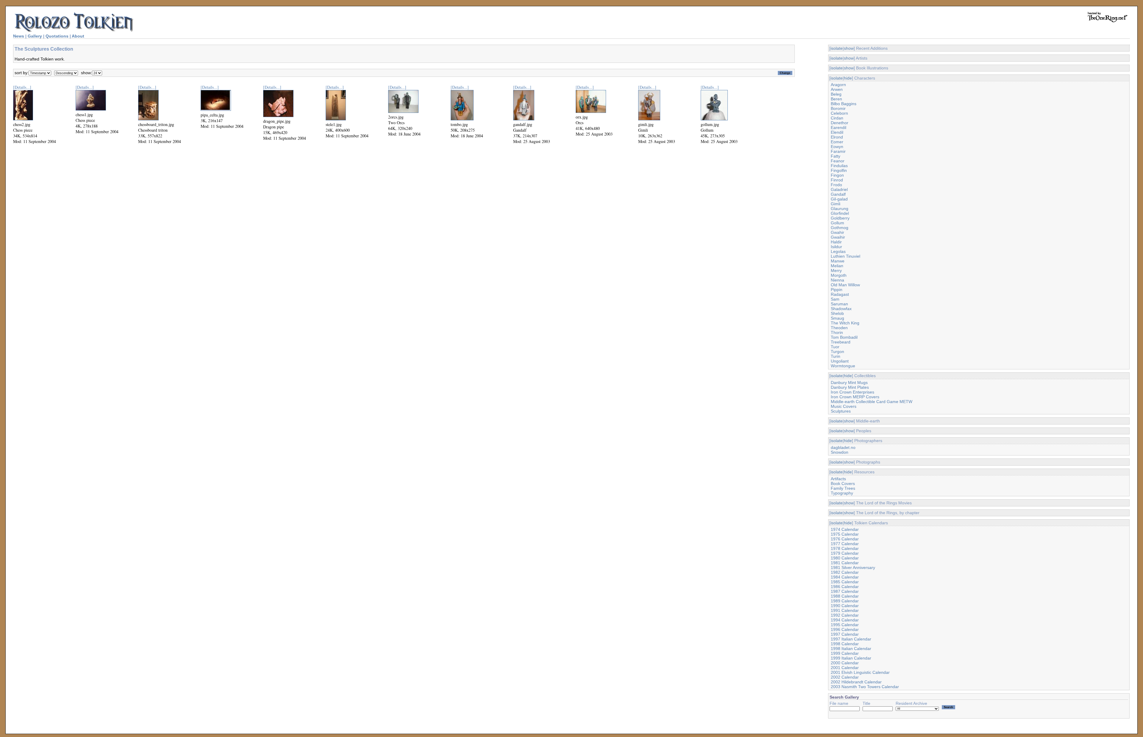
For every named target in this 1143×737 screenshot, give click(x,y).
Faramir (838, 151)
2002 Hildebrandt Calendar (856, 682)
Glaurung (839, 208)
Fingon (837, 175)
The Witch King (845, 323)
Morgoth (839, 275)
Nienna (837, 280)
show (849, 48)
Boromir (838, 108)
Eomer (837, 141)
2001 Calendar (845, 667)
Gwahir (837, 232)
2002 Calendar (845, 677)
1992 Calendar (845, 615)
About (78, 36)
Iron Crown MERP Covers (855, 396)
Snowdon (839, 452)
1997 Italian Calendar (851, 639)
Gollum (837, 222)
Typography (842, 493)
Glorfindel (840, 213)
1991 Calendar (845, 610)
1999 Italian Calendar (851, 658)
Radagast (840, 294)
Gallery (35, 36)
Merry (836, 270)
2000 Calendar (845, 662)
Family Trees (843, 488)
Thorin (837, 332)
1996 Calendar (845, 629)
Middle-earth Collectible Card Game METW (871, 401)
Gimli (835, 203)
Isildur (836, 246)
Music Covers (843, 406)
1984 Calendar (845, 577)
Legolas (838, 251)
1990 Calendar (845, 605)
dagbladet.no (843, 447)
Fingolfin (839, 170)
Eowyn (837, 146)
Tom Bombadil (844, 337)
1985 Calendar (845, 581)
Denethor (839, 122)
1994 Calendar (845, 620)
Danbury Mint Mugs (849, 382)
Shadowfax (841, 308)
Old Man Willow (845, 284)
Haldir (836, 242)
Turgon (837, 351)
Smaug (837, 318)
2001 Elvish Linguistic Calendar (860, 672)
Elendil (837, 132)
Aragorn (838, 84)
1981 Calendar (845, 562)
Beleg (836, 94)
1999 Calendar (845, 653)
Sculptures (841, 411)
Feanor (837, 160)
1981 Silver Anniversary (853, 567)
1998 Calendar (845, 643)
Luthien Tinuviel (845, 256)
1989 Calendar (845, 600)
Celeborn (839, 113)
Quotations (57, 36)
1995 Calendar (845, 624)
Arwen (837, 89)
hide (848, 78)
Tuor (835, 346)
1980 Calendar (845, 558)
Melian (837, 265)
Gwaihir (838, 237)
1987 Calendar (845, 591)
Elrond (837, 137)
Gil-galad (839, 199)
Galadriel (839, 189)
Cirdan (837, 118)
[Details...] (22, 87)
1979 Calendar (845, 553)
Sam (835, 299)
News (18, 36)
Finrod (837, 180)
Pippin (836, 289)
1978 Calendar (845, 548)
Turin (835, 356)
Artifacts (838, 478)
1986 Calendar (845, 586)
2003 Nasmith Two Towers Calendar (865, 686)
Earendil (838, 127)
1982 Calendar (845, 572)
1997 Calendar (845, 634)
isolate (836, 48)
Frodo (836, 184)
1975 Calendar (845, 534)
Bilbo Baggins (843, 103)
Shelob (837, 313)
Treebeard (840, 342)
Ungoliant (840, 361)
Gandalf (838, 194)
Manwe (837, 261)
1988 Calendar (845, 596)
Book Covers (843, 483)
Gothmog (839, 227)
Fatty (835, 156)
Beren (836, 99)
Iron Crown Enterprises (852, 392)
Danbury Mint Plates (850, 387)
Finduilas (839, 165)
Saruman (839, 303)
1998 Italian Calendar (851, 648)
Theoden (839, 327)
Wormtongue (843, 365)
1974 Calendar (845, 529)
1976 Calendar (845, 539)
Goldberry (840, 218)
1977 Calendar (845, 543)
